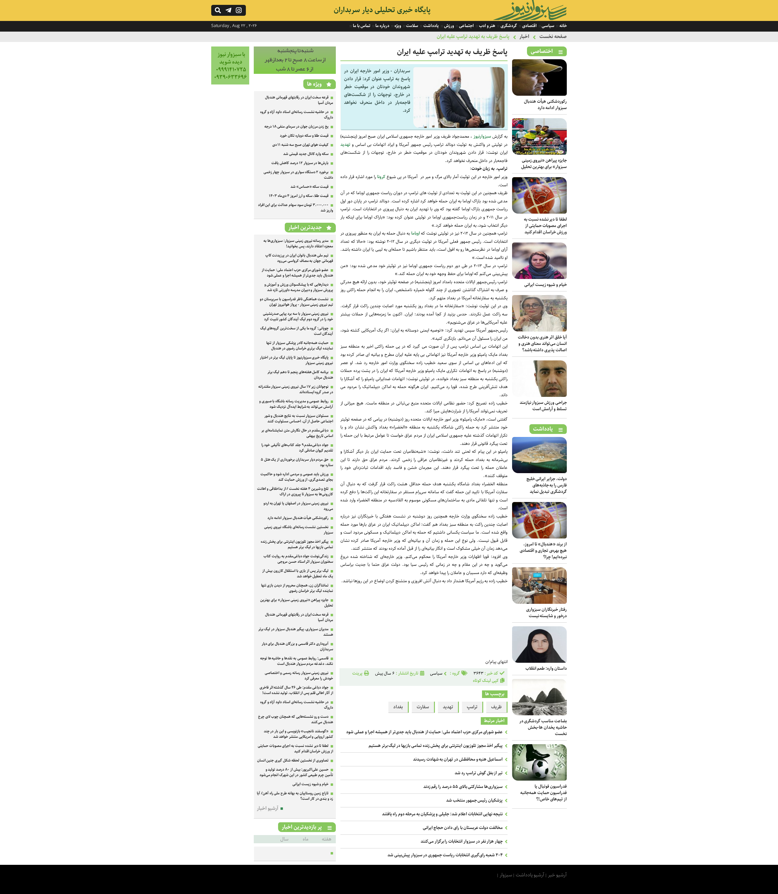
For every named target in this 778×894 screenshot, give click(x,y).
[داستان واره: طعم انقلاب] (539, 661)
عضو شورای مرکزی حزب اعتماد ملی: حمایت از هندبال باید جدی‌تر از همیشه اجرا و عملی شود (424, 732)
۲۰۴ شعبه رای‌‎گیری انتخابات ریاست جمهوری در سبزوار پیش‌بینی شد (445, 855)
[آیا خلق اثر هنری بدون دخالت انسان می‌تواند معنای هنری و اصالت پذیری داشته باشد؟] (539, 330)
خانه (563, 25)
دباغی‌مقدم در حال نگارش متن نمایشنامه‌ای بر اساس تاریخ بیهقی (297, 433)
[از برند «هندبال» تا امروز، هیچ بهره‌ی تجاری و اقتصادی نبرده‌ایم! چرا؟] (539, 537)
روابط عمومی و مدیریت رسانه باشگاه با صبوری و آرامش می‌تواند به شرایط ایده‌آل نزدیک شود (296, 404)
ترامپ (472, 707)
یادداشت (430, 25)
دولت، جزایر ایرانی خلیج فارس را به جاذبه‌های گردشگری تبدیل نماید (546, 485)
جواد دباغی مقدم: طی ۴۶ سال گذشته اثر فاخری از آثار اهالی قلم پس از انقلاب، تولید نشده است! (296, 690)
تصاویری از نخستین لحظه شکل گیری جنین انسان (293, 760)
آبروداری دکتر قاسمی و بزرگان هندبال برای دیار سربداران (297, 646)
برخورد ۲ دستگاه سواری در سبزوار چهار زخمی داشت (298, 175)
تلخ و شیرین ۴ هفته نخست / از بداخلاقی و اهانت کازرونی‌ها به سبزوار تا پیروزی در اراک (295, 491)
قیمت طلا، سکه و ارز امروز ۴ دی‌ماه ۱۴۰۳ (299, 196)
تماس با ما (361, 25)
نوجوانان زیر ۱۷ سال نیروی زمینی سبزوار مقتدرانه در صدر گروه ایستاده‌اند (295, 389)
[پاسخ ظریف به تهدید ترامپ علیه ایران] (458, 126)
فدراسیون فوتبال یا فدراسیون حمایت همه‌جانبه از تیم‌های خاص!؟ (543, 793)
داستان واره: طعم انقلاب (546, 668)
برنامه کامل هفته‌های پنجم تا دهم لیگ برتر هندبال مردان (300, 375)
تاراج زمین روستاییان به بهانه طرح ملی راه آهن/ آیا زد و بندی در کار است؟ (295, 796)
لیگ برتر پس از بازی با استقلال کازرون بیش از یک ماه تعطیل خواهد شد (297, 573)
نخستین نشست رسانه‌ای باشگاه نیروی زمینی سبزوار (298, 530)
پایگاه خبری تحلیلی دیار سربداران (382, 10)
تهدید (345, 144)
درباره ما (382, 25)
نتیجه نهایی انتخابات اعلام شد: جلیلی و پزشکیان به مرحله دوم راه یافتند (442, 814)
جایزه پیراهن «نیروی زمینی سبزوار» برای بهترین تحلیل (544, 163)
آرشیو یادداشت (530, 875)
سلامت (411, 25)
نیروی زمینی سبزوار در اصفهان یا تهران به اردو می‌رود (298, 506)
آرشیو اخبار (267, 808)
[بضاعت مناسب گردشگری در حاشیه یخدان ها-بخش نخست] (539, 714)
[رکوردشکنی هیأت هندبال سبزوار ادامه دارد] (539, 94)
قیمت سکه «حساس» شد (310, 187)
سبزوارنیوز (482, 136)
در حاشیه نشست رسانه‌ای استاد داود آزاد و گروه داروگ (296, 115)
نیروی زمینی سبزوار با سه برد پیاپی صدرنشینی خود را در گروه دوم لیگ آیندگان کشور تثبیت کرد (298, 316)
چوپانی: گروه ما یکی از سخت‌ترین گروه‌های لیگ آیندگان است (296, 331)
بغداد (398, 707)
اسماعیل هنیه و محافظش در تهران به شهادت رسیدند (458, 759)
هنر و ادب (486, 25)
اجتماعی (466, 25)
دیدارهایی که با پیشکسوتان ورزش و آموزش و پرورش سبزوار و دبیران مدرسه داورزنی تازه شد (298, 287)
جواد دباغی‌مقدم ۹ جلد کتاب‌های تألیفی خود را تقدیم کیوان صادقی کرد (297, 448)
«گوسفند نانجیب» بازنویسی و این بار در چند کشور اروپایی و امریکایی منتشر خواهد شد (298, 734)
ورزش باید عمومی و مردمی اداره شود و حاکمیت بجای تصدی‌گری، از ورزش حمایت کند (296, 477)
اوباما (415, 233)
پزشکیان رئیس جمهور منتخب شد (474, 800)
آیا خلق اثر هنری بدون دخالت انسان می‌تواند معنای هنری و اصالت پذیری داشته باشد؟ (542, 344)
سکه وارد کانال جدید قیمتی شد (306, 154)
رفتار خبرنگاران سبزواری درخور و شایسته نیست (546, 613)
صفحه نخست (553, 37)
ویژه (397, 25)
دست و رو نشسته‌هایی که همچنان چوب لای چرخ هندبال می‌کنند (295, 719)
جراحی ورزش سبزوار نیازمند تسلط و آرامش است (543, 406)
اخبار (524, 37)
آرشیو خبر (557, 875)
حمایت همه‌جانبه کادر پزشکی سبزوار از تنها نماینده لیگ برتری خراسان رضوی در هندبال (299, 346)
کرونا (381, 177)
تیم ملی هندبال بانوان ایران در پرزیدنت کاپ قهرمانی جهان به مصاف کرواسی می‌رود (299, 258)
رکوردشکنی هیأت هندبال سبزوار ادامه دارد (545, 105)
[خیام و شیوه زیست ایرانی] (539, 277)
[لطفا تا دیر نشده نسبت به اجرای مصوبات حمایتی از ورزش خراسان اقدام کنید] (539, 212)
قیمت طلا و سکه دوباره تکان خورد (304, 135)
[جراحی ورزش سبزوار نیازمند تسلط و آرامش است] (539, 395)
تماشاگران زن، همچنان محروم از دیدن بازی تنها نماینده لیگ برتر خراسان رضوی (297, 588)
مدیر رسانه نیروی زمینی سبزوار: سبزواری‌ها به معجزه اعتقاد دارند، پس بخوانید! (298, 243)
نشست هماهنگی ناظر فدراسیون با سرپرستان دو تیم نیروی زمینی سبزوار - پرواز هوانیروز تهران (296, 302)
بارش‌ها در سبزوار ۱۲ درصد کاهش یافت (300, 163)
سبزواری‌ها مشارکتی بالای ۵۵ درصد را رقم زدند (463, 786)
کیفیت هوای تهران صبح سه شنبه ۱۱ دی (300, 145)
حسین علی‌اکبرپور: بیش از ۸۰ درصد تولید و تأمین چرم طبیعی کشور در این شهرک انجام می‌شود (296, 772)
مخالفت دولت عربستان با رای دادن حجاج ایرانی (463, 827)
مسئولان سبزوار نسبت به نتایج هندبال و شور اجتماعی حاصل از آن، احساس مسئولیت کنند (298, 419)
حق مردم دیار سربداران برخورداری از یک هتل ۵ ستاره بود (297, 462)
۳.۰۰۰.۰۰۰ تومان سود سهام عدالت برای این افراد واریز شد (295, 208)
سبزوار (506, 875)
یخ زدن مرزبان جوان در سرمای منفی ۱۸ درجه (296, 126)
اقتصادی (529, 25)
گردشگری (508, 25)
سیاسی (548, 25)
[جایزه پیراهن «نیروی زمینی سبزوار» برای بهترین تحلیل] (539, 153)
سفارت (423, 707)
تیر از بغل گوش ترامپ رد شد (479, 773)
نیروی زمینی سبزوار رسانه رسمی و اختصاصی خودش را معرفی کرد (299, 676)
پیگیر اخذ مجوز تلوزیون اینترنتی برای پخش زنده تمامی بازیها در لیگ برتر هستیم (436, 745)
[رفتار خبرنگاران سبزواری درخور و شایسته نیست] (539, 602)
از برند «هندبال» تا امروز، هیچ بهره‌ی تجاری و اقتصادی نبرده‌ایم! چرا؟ (543, 551)
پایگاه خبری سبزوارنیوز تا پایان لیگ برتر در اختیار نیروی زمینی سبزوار (296, 360)
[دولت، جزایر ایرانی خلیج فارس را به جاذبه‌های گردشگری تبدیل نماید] (539, 472)
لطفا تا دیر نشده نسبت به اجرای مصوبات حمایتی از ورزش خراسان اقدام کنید (545, 226)
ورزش (448, 25)
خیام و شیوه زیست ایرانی (545, 284)
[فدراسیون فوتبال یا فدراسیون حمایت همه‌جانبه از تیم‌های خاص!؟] (539, 779)
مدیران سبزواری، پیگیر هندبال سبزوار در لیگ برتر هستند (295, 632)
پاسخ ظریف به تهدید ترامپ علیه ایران (473, 37)
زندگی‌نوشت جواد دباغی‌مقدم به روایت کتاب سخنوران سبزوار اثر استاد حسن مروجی (298, 559)
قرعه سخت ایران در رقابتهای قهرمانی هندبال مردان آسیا (299, 100)
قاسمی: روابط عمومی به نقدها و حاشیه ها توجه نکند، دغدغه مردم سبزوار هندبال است (296, 661)
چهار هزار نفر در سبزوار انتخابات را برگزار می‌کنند (462, 841)
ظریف (496, 707)
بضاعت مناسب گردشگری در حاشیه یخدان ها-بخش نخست (543, 727)
